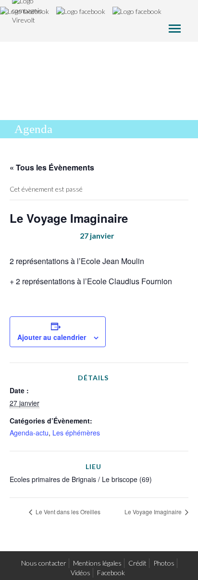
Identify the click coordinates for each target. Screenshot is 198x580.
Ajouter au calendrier (51, 337)
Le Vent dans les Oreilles (67, 512)
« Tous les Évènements (52, 167)
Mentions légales (97, 563)
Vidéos (80, 572)
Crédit (137, 563)
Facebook (111, 572)
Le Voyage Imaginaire (153, 512)
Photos (163, 563)
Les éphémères (76, 432)
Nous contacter (43, 563)
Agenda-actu (29, 432)
